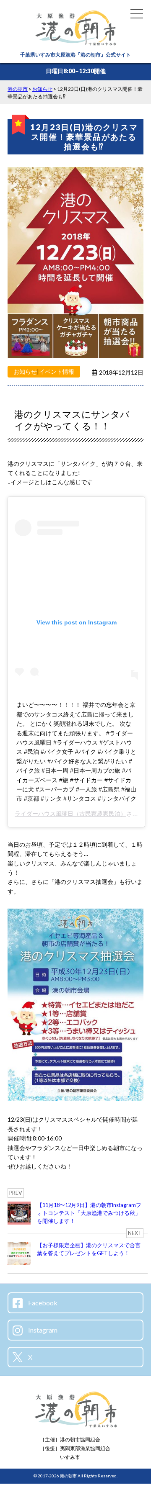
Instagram (42, 1330)
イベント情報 (56, 371)
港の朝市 (68, 1475)
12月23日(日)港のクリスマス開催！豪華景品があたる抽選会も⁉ (84, 136)
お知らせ (25, 371)
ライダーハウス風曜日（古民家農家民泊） (70, 813)
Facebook (42, 1303)
